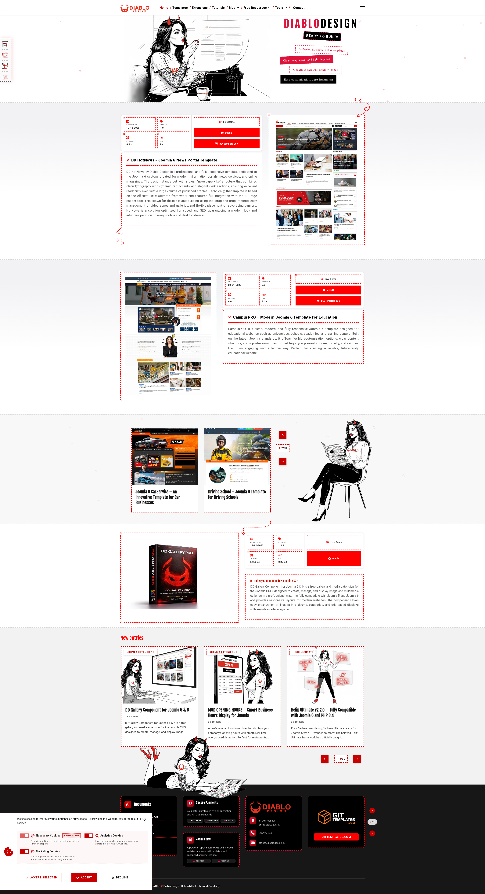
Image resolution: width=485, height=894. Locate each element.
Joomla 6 (225, 861)
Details (336, 558)
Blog (232, 7)
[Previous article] (282, 435)
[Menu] (362, 7)
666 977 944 (265, 833)
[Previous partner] (372, 810)
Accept (86, 877)
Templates (180, 7)
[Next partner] (372, 833)
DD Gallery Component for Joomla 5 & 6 (157, 709)
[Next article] (282, 461)
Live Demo (336, 542)
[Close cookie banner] (144, 820)
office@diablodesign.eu (272, 842)
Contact (298, 7)
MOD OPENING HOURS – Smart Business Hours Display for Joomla (240, 712)
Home (164, 7)
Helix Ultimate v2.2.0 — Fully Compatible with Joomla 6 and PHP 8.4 (323, 712)
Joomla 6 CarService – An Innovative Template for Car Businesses (157, 497)
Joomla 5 (200, 861)
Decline (122, 877)
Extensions (200, 7)
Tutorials (218, 7)
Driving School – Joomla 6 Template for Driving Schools (237, 494)
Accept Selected (43, 877)
